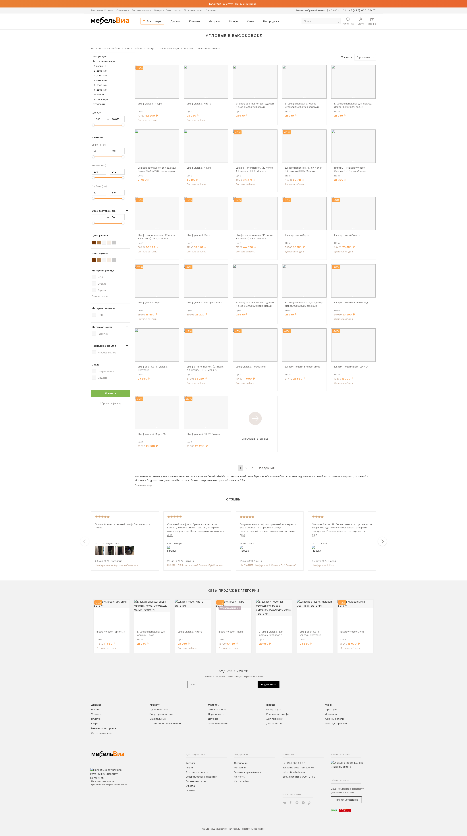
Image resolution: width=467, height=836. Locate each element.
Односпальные (158, 709)
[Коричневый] (99, 243)
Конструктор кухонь (336, 723)
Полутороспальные (161, 714)
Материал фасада (103, 270)
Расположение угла (104, 345)
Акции (177, 10)
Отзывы (190, 790)
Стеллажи (99, 104)
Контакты (210, 10)
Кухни (250, 21)
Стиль (95, 364)
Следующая (266, 468)
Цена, (98, 112)
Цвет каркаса (100, 253)
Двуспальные (158, 718)
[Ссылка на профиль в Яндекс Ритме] (309, 803)
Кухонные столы (334, 718)
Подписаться (268, 684)
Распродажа (271, 21)
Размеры (97, 137)
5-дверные (100, 85)
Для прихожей (274, 718)
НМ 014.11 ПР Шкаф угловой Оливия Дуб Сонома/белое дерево (195, 565)
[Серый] (114, 243)
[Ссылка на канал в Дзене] (303, 803)
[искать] (337, 21)
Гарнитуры (331, 709)
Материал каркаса (103, 308)
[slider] (93, 125)
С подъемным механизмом (165, 723)
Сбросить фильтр (110, 403)
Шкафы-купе (100, 56)
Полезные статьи (193, 10)
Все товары (154, 21)
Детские (213, 718)
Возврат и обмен (162, 10)
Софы (94, 723)
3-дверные (100, 75)
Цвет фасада (100, 235)
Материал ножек (102, 327)
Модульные (331, 714)
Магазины (240, 767)
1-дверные (100, 66)
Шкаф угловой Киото (324, 565)
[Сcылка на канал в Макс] (297, 803)
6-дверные (100, 89)
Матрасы (214, 21)
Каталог (190, 763)
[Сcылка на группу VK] (285, 803)
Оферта (190, 785)
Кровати (194, 21)
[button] (157, 97)
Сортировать (363, 57)
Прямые (95, 709)
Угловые (99, 94)
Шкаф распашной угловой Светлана (116, 565)
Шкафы (233, 21)
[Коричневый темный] (94, 243)
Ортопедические (101, 733)
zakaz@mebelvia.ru (294, 772)
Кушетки (96, 718)
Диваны (175, 21)
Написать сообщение (346, 799)
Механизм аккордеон (103, 728)
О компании (123, 10)
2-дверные (100, 70)
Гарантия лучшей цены (247, 772)
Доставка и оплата (141, 10)
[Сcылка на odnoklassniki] (291, 803)
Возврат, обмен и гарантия (201, 776)
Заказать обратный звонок (311, 10)
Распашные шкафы (104, 61)
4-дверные (100, 80)
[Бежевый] (109, 243)
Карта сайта (241, 781)
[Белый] (104, 243)
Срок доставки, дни (104, 210)
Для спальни (274, 723)
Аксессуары (101, 99)
